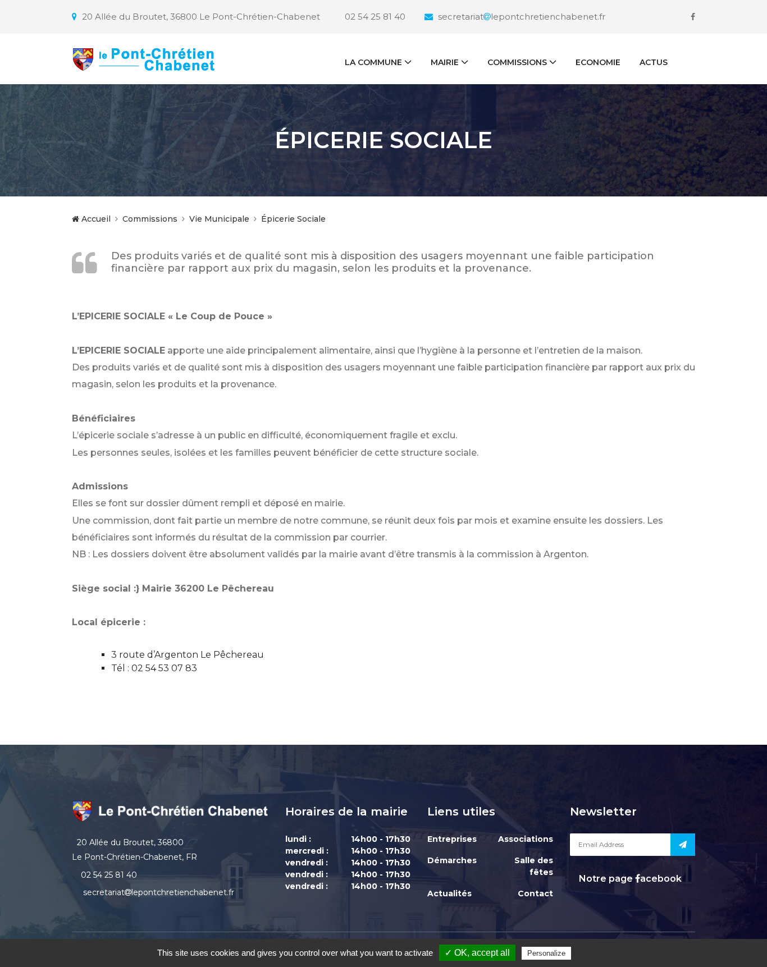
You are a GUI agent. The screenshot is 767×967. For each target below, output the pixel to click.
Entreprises (452, 839)
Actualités (449, 893)
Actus (654, 62)
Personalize (546, 953)
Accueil (95, 219)
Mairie (445, 62)
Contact (535, 893)
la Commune (373, 62)
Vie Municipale (219, 219)
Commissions (517, 62)
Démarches (452, 860)
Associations (525, 839)
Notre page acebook (629, 878)
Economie (598, 62)
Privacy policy (597, 952)
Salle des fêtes (533, 866)
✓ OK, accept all (477, 952)
